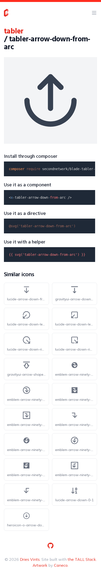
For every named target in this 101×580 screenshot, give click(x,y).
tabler (14, 31)
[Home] (6, 13)
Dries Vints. (30, 559)
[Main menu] (94, 13)
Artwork (40, 565)
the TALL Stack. (82, 559)
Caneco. (61, 565)
